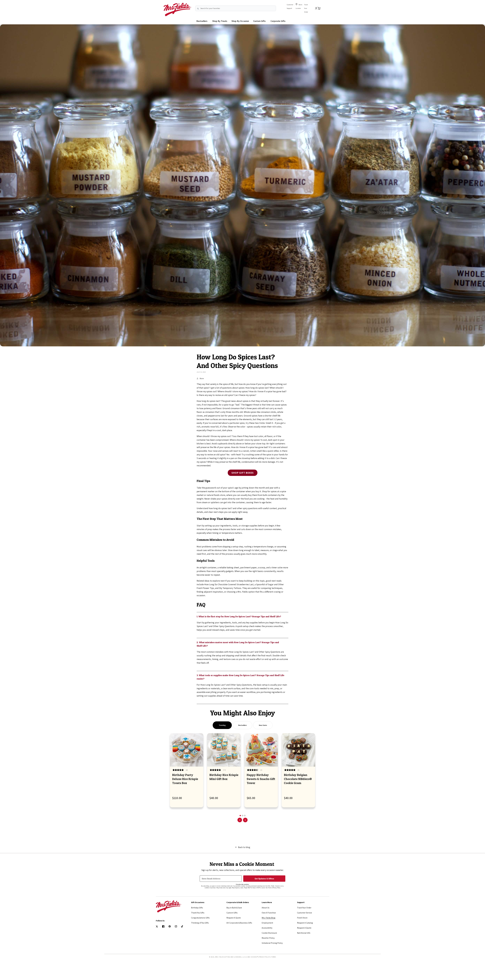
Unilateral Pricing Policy (272, 943)
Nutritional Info (303, 933)
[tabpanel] (186, 770)
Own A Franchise (269, 912)
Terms (273, 957)
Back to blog (244, 847)
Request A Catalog (305, 922)
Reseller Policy (268, 938)
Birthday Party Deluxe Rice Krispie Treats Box (185, 779)
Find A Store (302, 917)
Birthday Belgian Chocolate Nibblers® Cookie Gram (298, 779)
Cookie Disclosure (269, 933)
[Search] (198, 8)
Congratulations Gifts (200, 917)
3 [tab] (244, 815)
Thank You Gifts (197, 912)
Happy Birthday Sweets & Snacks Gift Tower (261, 779)
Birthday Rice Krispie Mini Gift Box (223, 777)
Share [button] (202, 378)
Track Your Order (306, 8)
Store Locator (299, 6)
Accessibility (267, 928)
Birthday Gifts (197, 907)
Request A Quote (233, 917)
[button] (220, 21)
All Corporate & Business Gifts (239, 922)
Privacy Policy (264, 957)
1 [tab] (240, 815)
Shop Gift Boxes (243, 472)
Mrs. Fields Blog (268, 917)
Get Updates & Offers (264, 878)
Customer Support (290, 6)
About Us (265, 907)
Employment (267, 922)
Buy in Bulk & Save (234, 907)
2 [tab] (242, 815)
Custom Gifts (232, 912)
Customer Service (304, 912)
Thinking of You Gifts (200, 922)
